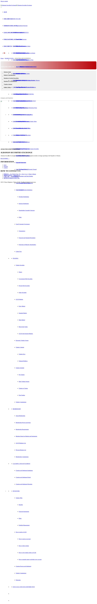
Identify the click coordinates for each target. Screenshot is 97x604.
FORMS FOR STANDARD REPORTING (23, 94)
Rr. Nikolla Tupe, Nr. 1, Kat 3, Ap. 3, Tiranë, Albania (20, 174)
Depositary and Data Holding (26, 176)
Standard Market (23, 313)
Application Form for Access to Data (24, 60)
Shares (20, 272)
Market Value (7, 87)
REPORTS (15, 46)
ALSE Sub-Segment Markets (26, 333)
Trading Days (22, 354)
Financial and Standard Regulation (27, 237)
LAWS (14, 39)
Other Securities (22, 292)
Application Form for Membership (24, 66)
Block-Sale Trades (23, 326)
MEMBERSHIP (17, 409)
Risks (20, 518)
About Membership (20, 415)
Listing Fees (19, 251)
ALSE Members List (21, 443)
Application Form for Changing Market (25, 80)
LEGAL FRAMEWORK (10, 32)
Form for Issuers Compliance (23, 148)
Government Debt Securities (25, 279)
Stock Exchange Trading (22, 169)
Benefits (21, 504)
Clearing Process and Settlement (23, 566)
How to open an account (25, 539)
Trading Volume (8, 84)
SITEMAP (6, 166)
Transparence (22, 231)
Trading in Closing (23, 388)
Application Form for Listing (23, 73)
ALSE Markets (19, 299)
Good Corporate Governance (23, 224)
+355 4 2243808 (11, 176)
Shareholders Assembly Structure (27, 210)
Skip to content (4, 1)
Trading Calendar (20, 347)
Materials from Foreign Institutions (24, 190)
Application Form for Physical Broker (25, 87)
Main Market (22, 320)
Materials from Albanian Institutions (24, 183)
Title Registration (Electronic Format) (28, 169)
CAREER (6, 167)
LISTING (15, 25)
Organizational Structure (21, 25)
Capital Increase (22, 39)
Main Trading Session (24, 381)
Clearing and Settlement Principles (24, 484)
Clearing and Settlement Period (23, 477)
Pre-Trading (21, 374)
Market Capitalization (21, 46)
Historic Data (19, 39)
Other (20, 217)
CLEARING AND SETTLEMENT (21, 463)
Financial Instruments (24, 511)
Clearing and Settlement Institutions (24, 470)
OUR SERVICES (8, 18)
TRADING (15, 258)
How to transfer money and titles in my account (30, 559)
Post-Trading (22, 395)
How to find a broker (24, 545)
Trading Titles (19, 498)
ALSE (5, 12)
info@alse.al (12, 175)
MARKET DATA (8, 25)
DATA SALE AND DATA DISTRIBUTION (24, 586)
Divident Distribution (24, 196)
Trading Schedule (20, 367)
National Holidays (23, 361)
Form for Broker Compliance (23, 142)
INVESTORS (16, 491)
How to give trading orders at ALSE (27, 552)
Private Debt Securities (24, 285)
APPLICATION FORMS (19, 53)
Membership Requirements (22, 429)
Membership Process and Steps (23, 422)
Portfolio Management (24, 525)
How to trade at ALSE (21, 532)
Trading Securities (20, 265)
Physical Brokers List (21, 450)
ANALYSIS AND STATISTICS (21, 32)
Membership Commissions (22, 456)
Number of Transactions (10, 81)
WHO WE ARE (17, 18)
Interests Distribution (24, 203)
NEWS (5, 165)
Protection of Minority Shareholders (27, 244)
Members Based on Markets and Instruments (26, 436)
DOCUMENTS (8, 46)
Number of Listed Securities (11, 78)
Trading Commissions (21, 402)
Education (18, 580)
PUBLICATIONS (8, 39)
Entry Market (22, 306)
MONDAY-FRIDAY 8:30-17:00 (11, 178)
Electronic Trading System (22, 340)
